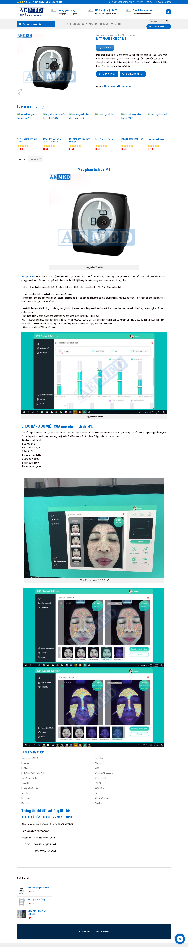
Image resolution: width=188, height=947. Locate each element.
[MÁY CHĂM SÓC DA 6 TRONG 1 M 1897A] (55, 124)
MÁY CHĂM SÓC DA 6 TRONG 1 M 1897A (52, 140)
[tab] (22, 159)
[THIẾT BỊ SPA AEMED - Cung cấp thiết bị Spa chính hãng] (31, 11)
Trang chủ (100, 35)
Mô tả (22, 159)
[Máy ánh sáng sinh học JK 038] (133, 124)
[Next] (170, 134)
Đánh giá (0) (35, 159)
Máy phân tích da (128, 35)
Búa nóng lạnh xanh (156, 139)
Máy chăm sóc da (113, 35)
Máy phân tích (28, 276)
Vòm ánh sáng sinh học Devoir (27, 140)
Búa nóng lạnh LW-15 (104, 139)
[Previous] (17, 134)
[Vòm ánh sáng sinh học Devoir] (28, 124)
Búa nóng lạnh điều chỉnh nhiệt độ (79, 140)
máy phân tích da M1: (77, 426)
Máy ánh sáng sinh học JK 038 (132, 140)
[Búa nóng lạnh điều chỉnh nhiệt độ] (81, 124)
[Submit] (166, 21)
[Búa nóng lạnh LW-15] (107, 124)
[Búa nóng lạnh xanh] (159, 124)
